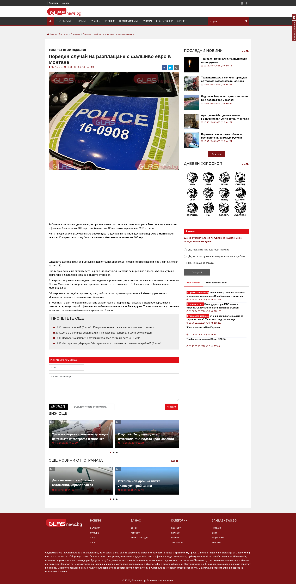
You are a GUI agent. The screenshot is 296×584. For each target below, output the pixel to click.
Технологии (128, 21)
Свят (94, 21)
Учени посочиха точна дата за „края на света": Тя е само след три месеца (215, 318)
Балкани (175, 532)
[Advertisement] (113, 194)
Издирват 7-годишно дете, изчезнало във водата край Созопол (224, 98)
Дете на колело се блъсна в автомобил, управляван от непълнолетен (73, 485)
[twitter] (170, 67)
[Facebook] (246, 3)
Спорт (147, 21)
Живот (182, 21)
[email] (176, 67)
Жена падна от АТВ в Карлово (203, 327)
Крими (81, 21)
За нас (65, 3)
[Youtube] (241, 3)
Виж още (216, 154)
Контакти (54, 3)
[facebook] (164, 67)
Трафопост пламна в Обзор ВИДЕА (206, 339)
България (63, 21)
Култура (94, 532)
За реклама (218, 537)
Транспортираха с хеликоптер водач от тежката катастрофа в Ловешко (224, 79)
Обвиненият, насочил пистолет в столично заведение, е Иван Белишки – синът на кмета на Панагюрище (216, 294)
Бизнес (109, 21)
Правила (216, 527)
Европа (175, 537)
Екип (214, 532)
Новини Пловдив (139, 537)
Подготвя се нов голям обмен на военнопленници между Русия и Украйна (221, 136)
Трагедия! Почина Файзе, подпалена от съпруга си (224, 60)
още (173, 460)
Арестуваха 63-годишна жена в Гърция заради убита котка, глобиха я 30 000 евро (225, 117)
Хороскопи (164, 21)
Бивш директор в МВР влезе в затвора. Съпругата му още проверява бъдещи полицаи (213, 306)
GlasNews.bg (57, 67)
